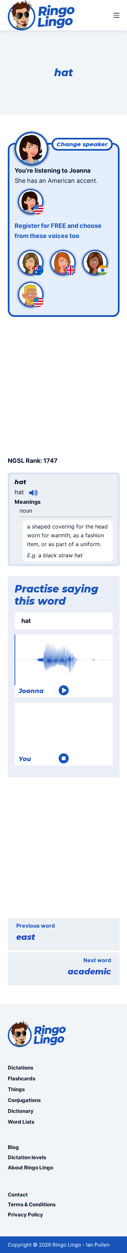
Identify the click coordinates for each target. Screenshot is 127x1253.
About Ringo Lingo (30, 1167)
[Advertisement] (63, 385)
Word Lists (21, 1122)
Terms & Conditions (32, 1204)
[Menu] (116, 15)
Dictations (20, 1067)
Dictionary (21, 1111)
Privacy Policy (25, 1214)
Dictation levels (27, 1157)
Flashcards (21, 1078)
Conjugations (24, 1100)
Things (16, 1089)
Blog (13, 1147)
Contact (18, 1194)
